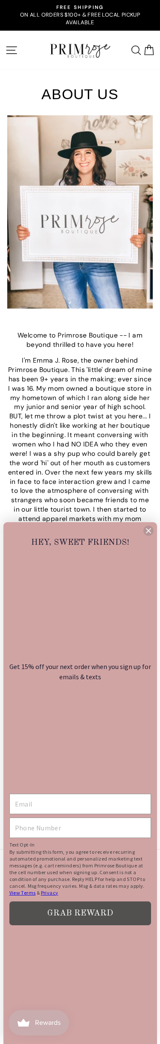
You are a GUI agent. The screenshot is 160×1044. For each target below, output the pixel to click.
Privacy (49, 893)
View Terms (22, 893)
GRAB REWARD (80, 913)
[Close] (148, 531)
